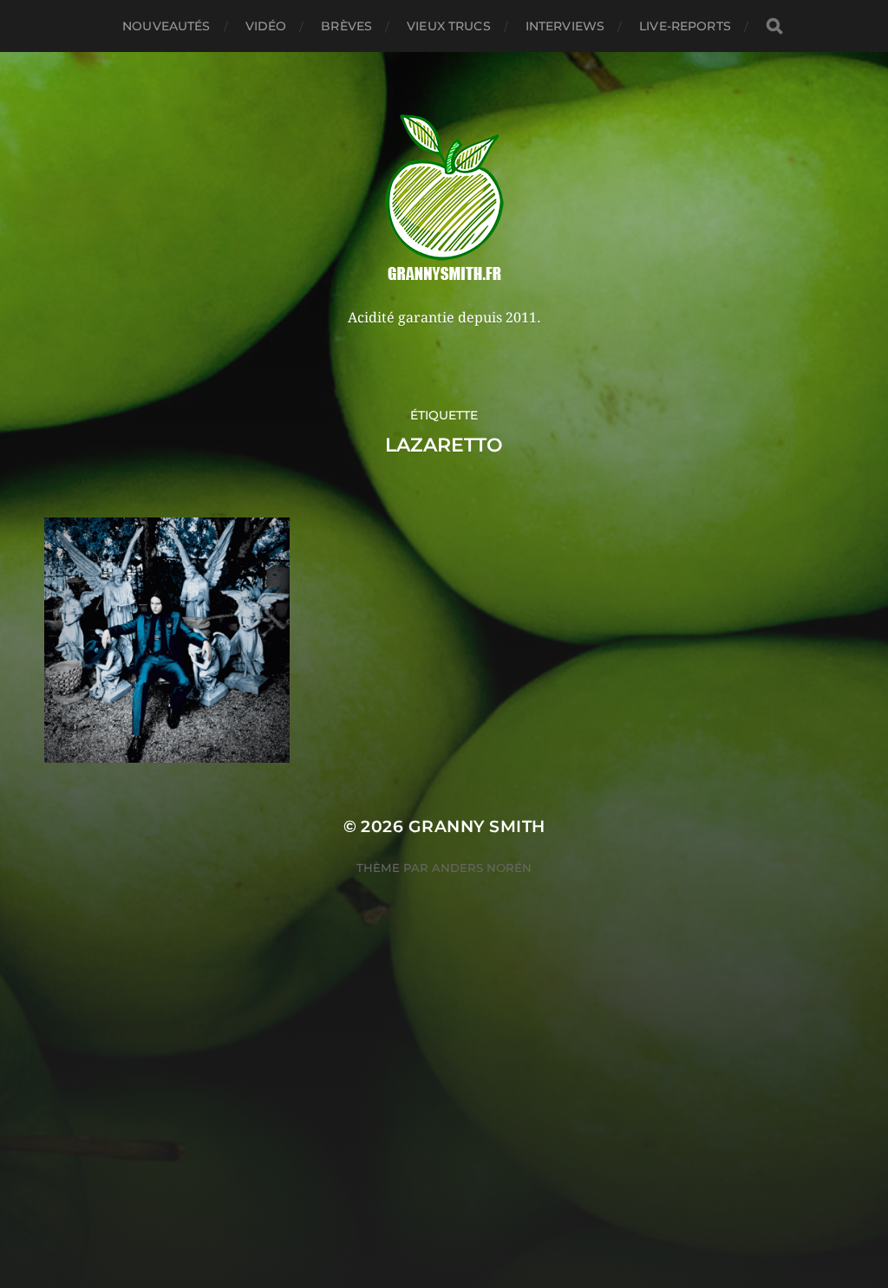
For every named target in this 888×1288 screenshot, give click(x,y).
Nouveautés (166, 26)
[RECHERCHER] (774, 26)
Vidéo (266, 26)
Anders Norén (482, 868)
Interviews (565, 26)
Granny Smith (476, 826)
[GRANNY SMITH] (444, 199)
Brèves (346, 26)
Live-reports (685, 26)
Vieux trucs (449, 26)
